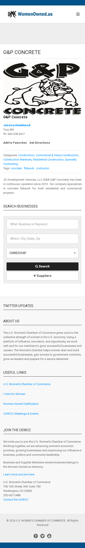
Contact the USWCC (15, 499)
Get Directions (39, 142)
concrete (16, 168)
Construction (26, 155)
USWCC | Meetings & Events (20, 413)
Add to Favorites (15, 142)
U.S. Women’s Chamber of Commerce (26, 384)
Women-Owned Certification (21, 403)
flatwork (28, 168)
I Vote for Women (14, 394)
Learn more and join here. (19, 474)
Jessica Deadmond (16, 125)
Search (44, 266)
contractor (42, 168)
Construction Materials (17, 159)
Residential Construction (48, 159)
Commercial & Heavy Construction (57, 155)
